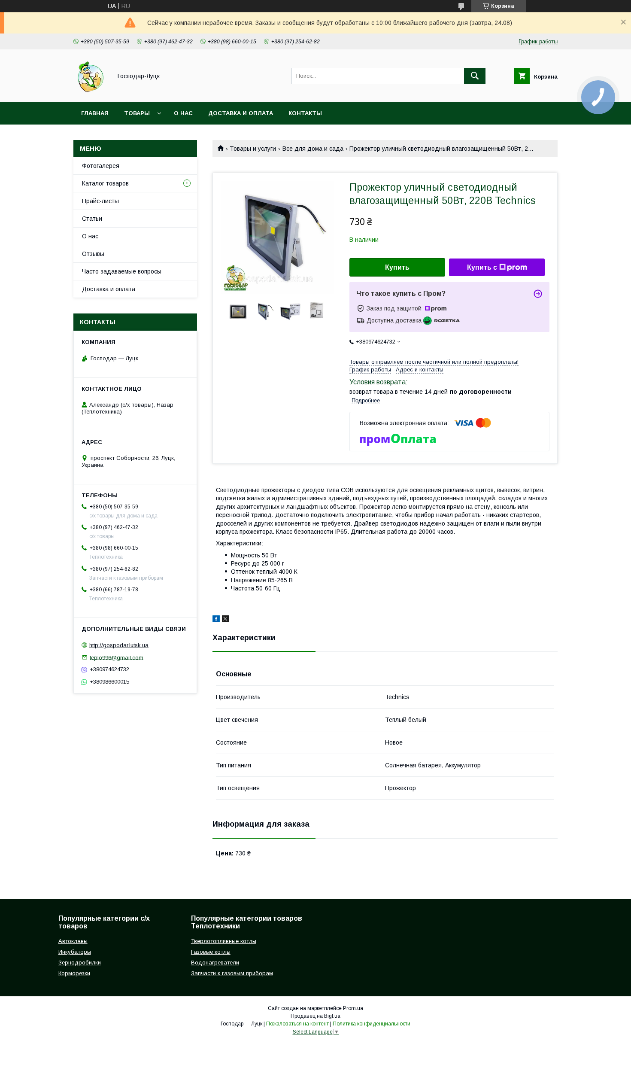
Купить (397, 267)
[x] (225, 620)
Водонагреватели (215, 962)
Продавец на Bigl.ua (315, 1016)
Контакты (305, 113)
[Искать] (474, 76)
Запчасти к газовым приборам (232, 973)
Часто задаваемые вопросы (121, 271)
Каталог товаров (105, 183)
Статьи (92, 218)
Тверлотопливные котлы (223, 941)
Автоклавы (73, 941)
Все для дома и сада (312, 148)
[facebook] (216, 620)
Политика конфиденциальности (371, 1024)
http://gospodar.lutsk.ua (119, 645)
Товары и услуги (253, 148)
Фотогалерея (100, 165)
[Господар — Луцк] (90, 91)
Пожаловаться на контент (297, 1024)
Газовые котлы (211, 952)
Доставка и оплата (240, 113)
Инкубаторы (74, 952)
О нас (183, 113)
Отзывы (93, 253)
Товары (137, 113)
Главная (95, 113)
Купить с (482, 267)
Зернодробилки (79, 962)
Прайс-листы (100, 201)
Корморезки (74, 973)
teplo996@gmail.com (116, 657)
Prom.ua (353, 1008)
